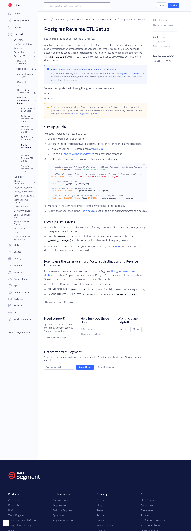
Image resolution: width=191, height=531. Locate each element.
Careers (101, 500)
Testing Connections (23, 191)
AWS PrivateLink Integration (22, 237)
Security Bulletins (151, 525)
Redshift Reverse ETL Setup (27, 158)
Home (47, 19)
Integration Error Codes (22, 223)
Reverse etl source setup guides (100, 19)
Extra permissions (162, 46)
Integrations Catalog (19, 525)
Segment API (60, 505)
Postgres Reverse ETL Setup (27, 148)
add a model (113, 246)
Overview (18, 39)
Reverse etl (75, 19)
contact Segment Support (84, 113)
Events (100, 515)
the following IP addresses (79, 154)
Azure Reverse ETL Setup (28, 109)
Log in (161, 5)
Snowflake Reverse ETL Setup (27, 169)
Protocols (13, 505)
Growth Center (105, 525)
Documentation (61, 500)
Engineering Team (63, 520)
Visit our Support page (56, 338)
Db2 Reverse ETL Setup (27, 138)
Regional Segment (23, 187)
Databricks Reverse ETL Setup (27, 129)
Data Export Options (24, 196)
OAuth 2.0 (18, 232)
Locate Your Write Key (22, 216)
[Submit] (47, 6)
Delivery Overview (23, 210)
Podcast (101, 520)
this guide (97, 148)
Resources (147, 510)
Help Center (147, 500)
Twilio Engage (16, 515)
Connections (60, 19)
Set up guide (159, 42)
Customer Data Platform (22, 520)
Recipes (145, 515)
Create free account (106, 367)
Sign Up (173, 5)
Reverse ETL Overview (22, 62)
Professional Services (153, 520)
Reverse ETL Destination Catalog (26, 91)
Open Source (60, 515)
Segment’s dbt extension (131, 73)
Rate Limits (19, 228)
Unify (11, 510)
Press (100, 510)
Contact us (147, 505)
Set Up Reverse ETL (26, 68)
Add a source (88, 210)
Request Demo (84, 367)
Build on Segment (63, 510)
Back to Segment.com (19, 332)
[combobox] (77, 5)
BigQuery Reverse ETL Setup (27, 119)
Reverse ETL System (22, 83)
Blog (99, 505)
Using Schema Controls (21, 201)
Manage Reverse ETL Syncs (24, 75)
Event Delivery (21, 206)
